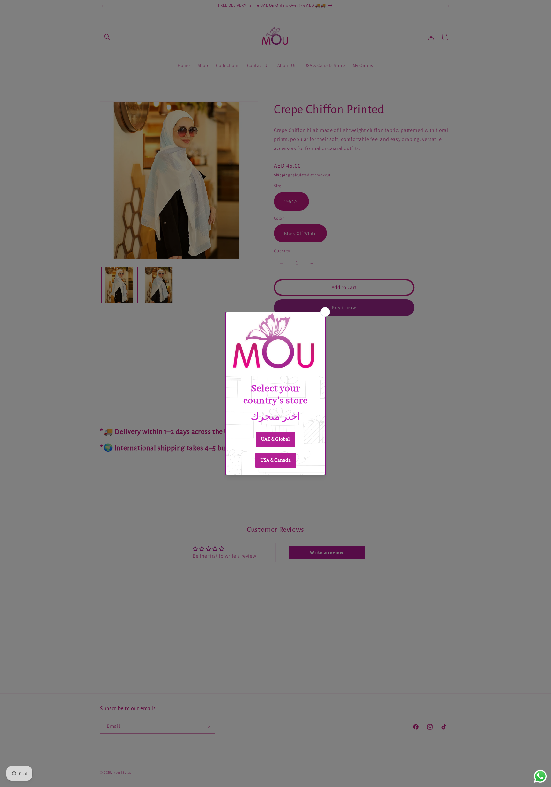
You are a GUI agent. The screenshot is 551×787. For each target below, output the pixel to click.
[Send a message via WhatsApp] (540, 776)
